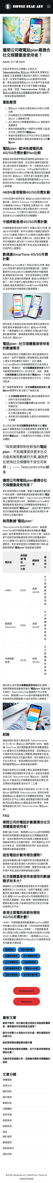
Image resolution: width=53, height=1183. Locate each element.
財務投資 (7, 1126)
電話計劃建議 (11, 974)
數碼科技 (9, 949)
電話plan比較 (32, 968)
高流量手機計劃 (31, 974)
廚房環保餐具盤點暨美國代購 (17, 1042)
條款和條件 (8, 1148)
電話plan (16, 72)
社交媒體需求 (11, 962)
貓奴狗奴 (7, 1091)
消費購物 (7, 1108)
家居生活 (7, 1085)
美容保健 (7, 1114)
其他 (5, 1132)
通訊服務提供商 (12, 968)
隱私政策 (7, 1154)
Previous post (26, 990)
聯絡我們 (7, 1142)
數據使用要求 (11, 956)
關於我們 (7, 1136)
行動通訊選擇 (30, 962)
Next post (26, 1001)
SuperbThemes (26, 1178)
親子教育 (7, 1097)
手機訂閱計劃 (26, 949)
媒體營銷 (7, 1079)
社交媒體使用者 (31, 956)
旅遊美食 (7, 1120)
